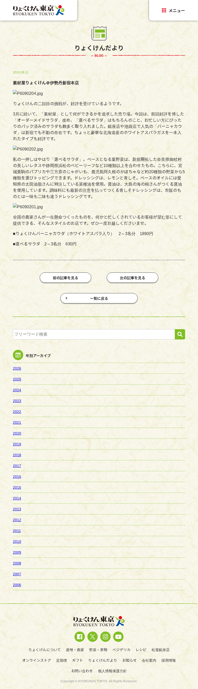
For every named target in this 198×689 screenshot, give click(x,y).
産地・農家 (75, 649)
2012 (17, 519)
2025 (17, 378)
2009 (17, 552)
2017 (17, 465)
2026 (17, 368)
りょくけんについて (44, 649)
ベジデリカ (121, 649)
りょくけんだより (102, 660)
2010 (17, 541)
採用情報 (168, 660)
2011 (17, 530)
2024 (17, 389)
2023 (17, 400)
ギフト (77, 660)
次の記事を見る (132, 277)
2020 (17, 433)
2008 (17, 563)
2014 (17, 498)
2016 (17, 476)
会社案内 (149, 660)
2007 (17, 573)
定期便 (61, 660)
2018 (17, 454)
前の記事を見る (65, 277)
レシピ (141, 649)
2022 (17, 411)
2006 (17, 584)
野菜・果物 (98, 649)
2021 (17, 422)
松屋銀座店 (161, 649)
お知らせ (129, 660)
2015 (17, 487)
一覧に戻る (99, 298)
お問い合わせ (82, 670)
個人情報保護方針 (112, 670)
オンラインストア (36, 660)
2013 (17, 508)
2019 (17, 443)
